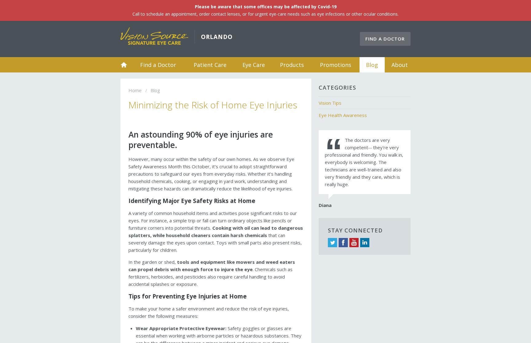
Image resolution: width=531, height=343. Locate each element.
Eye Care (253, 64)
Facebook (343, 242)
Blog (372, 64)
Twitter (332, 242)
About (399, 64)
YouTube (354, 242)
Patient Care (210, 64)
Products (292, 64)
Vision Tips (330, 103)
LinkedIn (364, 242)
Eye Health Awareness (343, 115)
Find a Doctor (385, 39)
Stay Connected (355, 230)
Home (124, 64)
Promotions (335, 64)
